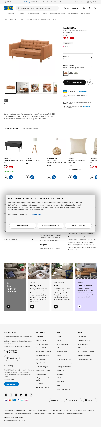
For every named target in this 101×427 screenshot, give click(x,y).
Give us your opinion (42, 387)
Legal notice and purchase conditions (14, 410)
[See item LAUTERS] (35, 146)
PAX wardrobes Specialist (86, 352)
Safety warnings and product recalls (45, 379)
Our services (82, 337)
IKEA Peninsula (61, 378)
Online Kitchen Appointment (51, 2)
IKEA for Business (36, 2)
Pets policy (61, 413)
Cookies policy (32, 410)
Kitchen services (83, 344)
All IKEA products (62, 344)
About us (60, 337)
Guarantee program (42, 367)
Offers (59, 355)
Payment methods (42, 344)
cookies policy (36, 214)
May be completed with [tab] (31, 128)
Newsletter (60, 370)
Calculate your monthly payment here (77, 95)
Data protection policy (56, 410)
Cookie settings (42, 410)
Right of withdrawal (42, 363)
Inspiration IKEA (62, 352)
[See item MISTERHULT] (56, 146)
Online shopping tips (42, 355)
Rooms (12, 19)
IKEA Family (27, 2)
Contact (79, 2)
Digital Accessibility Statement (74, 413)
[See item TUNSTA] (14, 146)
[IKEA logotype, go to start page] (8, 8)
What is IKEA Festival (63, 389)
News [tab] (45, 13)
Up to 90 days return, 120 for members (78, 107)
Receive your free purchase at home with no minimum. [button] (78, 103)
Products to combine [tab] (12, 128)
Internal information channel (23, 413)
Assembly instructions (43, 370)
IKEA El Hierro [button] (11, 2)
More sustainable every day (65, 363)
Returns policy (51, 413)
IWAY (58, 385)
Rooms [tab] (22, 13)
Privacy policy (68, 410)
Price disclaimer (8, 413)
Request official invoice (43, 348)
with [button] (77, 92)
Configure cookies (49, 225)
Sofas (54, 19)
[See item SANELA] (78, 146)
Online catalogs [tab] (34, 13)
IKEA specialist (82, 348)
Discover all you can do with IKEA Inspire (17, 346)
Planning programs (84, 355)
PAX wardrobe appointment (68, 2)
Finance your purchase (85, 359)
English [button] (92, 2)
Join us (59, 340)
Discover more (9, 379)
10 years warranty (9, 104)
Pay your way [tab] (85, 13)
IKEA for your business (64, 359)
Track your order (41, 340)
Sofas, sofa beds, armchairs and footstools (38, 19)
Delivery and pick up (84, 340)
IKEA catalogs (61, 348)
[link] (71, 73)
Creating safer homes (64, 367)
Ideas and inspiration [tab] (57, 13)
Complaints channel (39, 413)
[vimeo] (20, 395)
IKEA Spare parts (41, 374)
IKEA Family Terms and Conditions (13, 417)
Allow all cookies (78, 225)
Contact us (39, 337)
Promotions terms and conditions (84, 410)
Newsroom (60, 374)
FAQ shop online (41, 359)
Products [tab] (11, 13)
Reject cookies (22, 225)
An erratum (39, 384)
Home (5, 19)
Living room (20, 19)
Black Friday (60, 382)
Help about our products (43, 352)
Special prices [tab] (73, 13)
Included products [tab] (10, 240)
